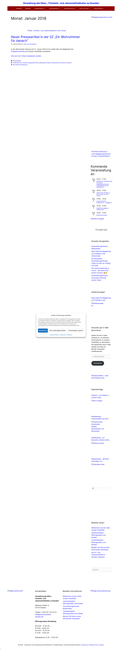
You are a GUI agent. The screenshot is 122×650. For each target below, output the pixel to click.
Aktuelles (28, 8)
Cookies (101, 645)
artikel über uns (17, 62)
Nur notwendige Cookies (58, 330)
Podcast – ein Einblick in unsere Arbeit (100, 396)
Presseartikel (17, 61)
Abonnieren (98, 363)
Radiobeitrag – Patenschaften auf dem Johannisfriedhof (99, 418)
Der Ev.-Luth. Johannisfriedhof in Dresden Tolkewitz (98, 555)
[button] (0, 649)
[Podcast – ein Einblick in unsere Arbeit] (98, 406)
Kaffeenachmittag (101, 215)
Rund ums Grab (84, 8)
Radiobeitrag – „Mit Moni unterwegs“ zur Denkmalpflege (100, 460)
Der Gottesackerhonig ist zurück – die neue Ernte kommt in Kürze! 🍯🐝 (100, 270)
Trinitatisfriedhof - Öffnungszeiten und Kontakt (98, 542)
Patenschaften (98, 8)
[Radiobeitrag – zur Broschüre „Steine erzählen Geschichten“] (98, 449)
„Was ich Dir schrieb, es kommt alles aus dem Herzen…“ (103, 194)
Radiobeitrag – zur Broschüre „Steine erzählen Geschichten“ (101, 439)
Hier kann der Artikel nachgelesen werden (26, 56)
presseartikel (55, 62)
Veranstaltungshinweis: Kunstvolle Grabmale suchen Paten (99, 278)
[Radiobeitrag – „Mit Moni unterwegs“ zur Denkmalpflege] (98, 470)
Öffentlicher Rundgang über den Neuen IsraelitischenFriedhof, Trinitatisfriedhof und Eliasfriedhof (104, 184)
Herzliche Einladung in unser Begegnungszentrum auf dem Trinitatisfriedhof (101, 154)
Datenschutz (62, 334)
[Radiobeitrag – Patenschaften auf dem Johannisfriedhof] (98, 427)
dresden (25, 62)
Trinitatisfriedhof (39, 8)
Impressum (69, 334)
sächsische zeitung (65, 62)
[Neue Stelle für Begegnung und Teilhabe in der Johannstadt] (98, 309)
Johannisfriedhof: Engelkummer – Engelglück (104, 201)
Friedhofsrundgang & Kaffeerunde (102, 208)
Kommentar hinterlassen (20, 64)
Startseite (19, 8)
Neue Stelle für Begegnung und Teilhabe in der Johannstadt (101, 253)
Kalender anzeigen (97, 219)
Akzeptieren (43, 330)
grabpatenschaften (45, 62)
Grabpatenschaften (18, 51)
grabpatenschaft (33, 62)
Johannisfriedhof (54, 8)
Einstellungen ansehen (75, 330)
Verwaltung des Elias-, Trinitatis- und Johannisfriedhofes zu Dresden (61, 3)
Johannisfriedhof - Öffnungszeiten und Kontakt (98, 535)
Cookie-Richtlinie (54, 334)
